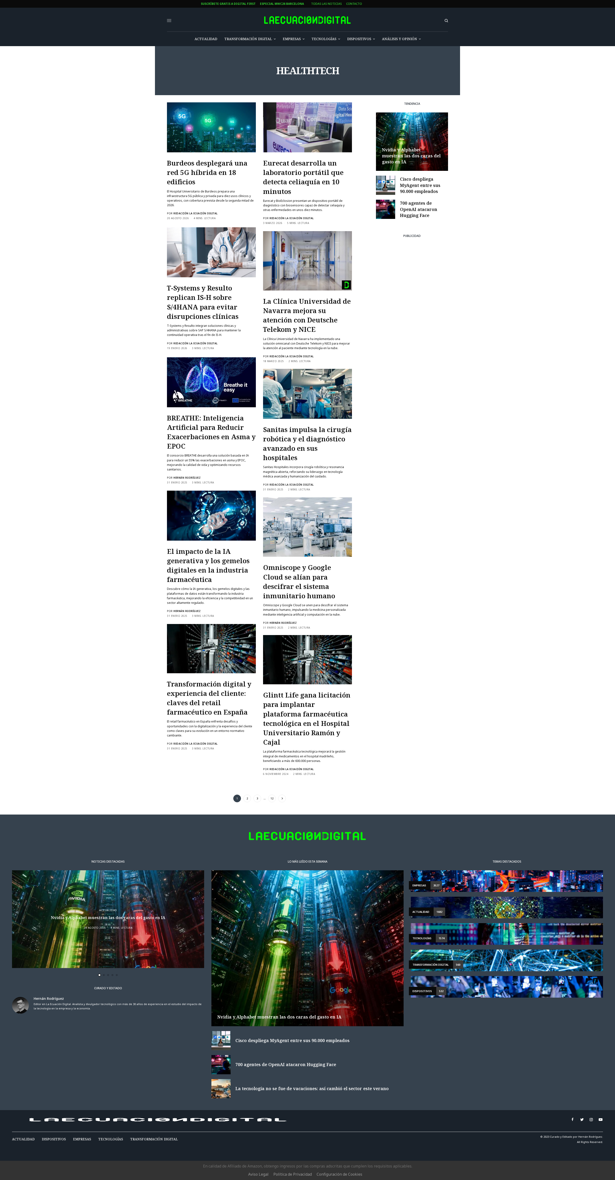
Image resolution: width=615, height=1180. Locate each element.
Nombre (203, 586)
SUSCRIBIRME (213, 637)
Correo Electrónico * (214, 568)
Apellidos (204, 604)
